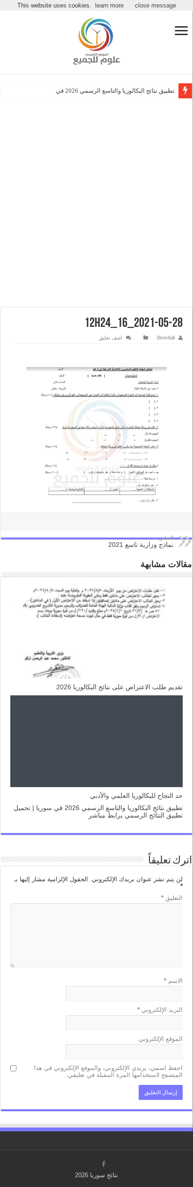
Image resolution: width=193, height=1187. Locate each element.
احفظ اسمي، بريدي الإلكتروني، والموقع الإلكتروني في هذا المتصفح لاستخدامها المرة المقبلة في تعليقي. (108, 1071)
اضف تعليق (110, 337)
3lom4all (165, 337)
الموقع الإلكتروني (161, 1038)
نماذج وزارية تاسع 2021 (140, 541)
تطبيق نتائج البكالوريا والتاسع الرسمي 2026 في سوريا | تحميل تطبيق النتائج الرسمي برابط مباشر (98, 811)
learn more (109, 5)
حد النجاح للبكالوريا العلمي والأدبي (136, 795)
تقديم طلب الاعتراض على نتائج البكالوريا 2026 (119, 687)
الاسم (173, 980)
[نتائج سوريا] (96, 41)
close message (155, 5)
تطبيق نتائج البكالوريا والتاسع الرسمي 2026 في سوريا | (106, 90)
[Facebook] (103, 1164)
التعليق (172, 897)
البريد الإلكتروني (160, 1009)
